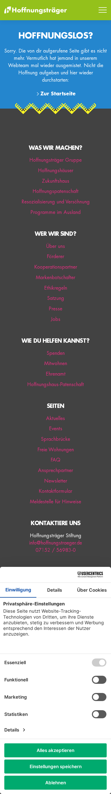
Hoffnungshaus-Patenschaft (55, 384)
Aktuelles (55, 418)
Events (55, 428)
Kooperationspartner (55, 267)
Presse (55, 308)
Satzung (55, 298)
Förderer (55, 256)
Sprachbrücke (55, 439)
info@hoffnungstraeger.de (55, 542)
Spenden (56, 353)
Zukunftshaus (55, 181)
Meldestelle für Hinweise (55, 501)
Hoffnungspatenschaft (55, 191)
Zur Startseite (58, 93)
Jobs (55, 319)
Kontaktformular (55, 491)
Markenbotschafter (55, 277)
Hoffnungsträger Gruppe (55, 160)
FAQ (55, 459)
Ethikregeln (55, 288)
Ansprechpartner (55, 470)
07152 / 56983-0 (56, 550)
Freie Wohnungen (55, 449)
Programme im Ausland (55, 212)
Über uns (55, 246)
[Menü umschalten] (102, 10)
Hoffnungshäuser (55, 170)
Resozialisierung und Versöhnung (56, 201)
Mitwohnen (55, 363)
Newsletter (55, 481)
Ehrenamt (55, 374)
